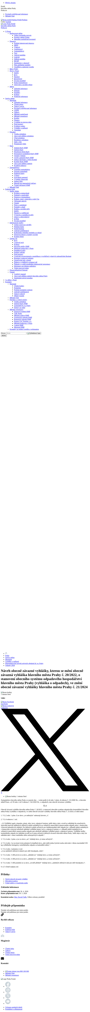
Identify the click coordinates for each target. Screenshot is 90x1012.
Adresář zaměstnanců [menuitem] (21, 231)
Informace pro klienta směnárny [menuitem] (25, 266)
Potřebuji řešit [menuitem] (10, 189)
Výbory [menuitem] (16, 175)
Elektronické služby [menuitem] (16, 223)
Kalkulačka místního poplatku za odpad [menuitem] (27, 233)
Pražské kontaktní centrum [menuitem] (23, 290)
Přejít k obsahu (10, 3)
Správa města (9, 657)
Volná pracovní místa (12, 954)
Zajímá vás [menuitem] (13, 238)
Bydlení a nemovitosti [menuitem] (21, 193)
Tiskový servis (10, 932)
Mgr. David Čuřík (20, 897)
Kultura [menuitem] (16, 94)
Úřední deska (9, 952)
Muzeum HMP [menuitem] (19, 327)
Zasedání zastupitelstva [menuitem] (22, 169)
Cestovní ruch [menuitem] (19, 242)
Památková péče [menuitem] (19, 250)
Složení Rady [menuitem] (18, 150)
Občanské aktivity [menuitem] (20, 201)
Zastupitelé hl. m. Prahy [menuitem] (22, 306)
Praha (7, 655)
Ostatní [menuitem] (16, 203)
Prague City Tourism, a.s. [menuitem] (23, 321)
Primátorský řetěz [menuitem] (20, 144)
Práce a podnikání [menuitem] (20, 205)
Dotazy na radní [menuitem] (19, 308)
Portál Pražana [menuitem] (19, 229)
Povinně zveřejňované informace (16, 14)
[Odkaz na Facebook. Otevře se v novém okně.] (8, 986)
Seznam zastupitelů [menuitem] (20, 171)
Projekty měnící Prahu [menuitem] (21, 37)
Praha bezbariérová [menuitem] (20, 83)
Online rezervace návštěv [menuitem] (23, 225)
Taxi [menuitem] (15, 53)
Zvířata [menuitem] (16, 219)
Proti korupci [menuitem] (18, 124)
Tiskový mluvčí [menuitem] (19, 294)
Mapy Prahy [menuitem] (14, 69)
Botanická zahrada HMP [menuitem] (22, 319)
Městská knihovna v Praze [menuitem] (23, 323)
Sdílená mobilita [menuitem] (19, 59)
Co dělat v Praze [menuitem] (11, 280)
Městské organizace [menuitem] (21, 116)
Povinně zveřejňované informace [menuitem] (25, 108)
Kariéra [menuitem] (16, 118)
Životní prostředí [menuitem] (20, 81)
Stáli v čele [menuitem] (18, 142)
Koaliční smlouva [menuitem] (20, 165)
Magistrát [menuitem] (13, 100)
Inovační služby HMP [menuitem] (21, 246)
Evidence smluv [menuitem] (19, 126)
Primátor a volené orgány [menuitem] (18, 300)
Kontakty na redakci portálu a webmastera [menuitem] (24, 329)
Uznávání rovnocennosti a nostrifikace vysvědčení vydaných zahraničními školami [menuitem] (42, 256)
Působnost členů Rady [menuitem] (22, 152)
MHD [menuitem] (16, 45)
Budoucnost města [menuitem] (16, 33)
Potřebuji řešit (10, 930)
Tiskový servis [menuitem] (19, 106)
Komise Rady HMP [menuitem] (21, 162)
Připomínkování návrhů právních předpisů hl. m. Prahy (24, 663)
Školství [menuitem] (17, 77)
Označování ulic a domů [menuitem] (22, 260)
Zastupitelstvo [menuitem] (14, 167)
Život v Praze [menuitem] (14, 71)
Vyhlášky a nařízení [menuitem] (21, 128)
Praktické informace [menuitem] (21, 96)
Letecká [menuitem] (17, 57)
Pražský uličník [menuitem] (19, 252)
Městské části (9, 16)
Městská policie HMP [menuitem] (21, 315)
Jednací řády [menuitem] (18, 181)
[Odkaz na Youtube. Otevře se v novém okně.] (8, 1003)
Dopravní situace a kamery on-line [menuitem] (26, 235)
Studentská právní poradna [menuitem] (23, 278)
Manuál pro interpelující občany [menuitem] (25, 183)
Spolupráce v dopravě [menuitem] (21, 63)
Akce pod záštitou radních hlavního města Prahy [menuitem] (31, 276)
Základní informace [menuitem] (21, 89)
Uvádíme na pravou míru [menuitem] (22, 122)
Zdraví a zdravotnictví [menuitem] (21, 217)
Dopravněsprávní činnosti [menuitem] (18, 270)
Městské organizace (12, 975)
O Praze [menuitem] (8, 31)
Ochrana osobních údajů (13, 1007)
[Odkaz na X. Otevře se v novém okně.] (8, 998)
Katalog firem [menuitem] (19, 236)
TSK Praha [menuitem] (18, 313)
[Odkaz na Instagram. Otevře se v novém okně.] (8, 992)
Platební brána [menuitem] (19, 227)
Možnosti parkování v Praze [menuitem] (23, 248)
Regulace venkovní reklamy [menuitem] (23, 258)
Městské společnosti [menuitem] (21, 114)
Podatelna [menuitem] (17, 288)
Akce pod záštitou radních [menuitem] (23, 164)
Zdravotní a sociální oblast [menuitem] (23, 85)
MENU (4, 335)
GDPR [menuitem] (16, 110)
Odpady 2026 (10, 665)
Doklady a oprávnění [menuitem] (21, 195)
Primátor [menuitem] (13, 132)
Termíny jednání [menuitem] (19, 156)
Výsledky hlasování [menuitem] (21, 179)
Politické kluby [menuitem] (19, 173)
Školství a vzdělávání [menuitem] (21, 213)
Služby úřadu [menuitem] (14, 191)
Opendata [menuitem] (17, 130)
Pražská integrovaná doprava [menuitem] (24, 43)
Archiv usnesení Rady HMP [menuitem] (24, 158)
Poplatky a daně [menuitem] (19, 207)
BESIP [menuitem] (16, 61)
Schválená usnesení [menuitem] (21, 177)
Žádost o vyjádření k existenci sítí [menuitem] (25, 262)
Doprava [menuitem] (13, 41)
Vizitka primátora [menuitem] (20, 134)
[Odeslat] (34, 333)
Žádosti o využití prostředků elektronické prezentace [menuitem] (32, 264)
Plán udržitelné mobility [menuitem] (22, 65)
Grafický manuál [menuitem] (20, 274)
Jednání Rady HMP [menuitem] (21, 148)
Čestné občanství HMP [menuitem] (22, 185)
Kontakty (8, 928)
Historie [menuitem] (17, 91)
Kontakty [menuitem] (8, 282)
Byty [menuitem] (15, 75)
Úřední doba (9, 949)
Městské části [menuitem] (14, 187)
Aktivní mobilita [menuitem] (19, 55)
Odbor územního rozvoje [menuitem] (22, 35)
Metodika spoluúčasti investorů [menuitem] (25, 39)
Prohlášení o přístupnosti (13, 1009)
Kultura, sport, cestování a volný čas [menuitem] (26, 199)
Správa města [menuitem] (9, 98)
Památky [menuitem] (17, 92)
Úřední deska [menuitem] (18, 104)
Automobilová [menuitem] (19, 51)
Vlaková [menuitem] (17, 47)
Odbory (8, 951)
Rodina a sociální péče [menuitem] (22, 209)
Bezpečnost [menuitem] (18, 79)
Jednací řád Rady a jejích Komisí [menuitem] (25, 160)
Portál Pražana (22, 20)
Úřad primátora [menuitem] (19, 138)
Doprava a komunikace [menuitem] (22, 197)
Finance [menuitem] (17, 120)
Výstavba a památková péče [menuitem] (23, 215)
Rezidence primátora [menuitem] (21, 140)
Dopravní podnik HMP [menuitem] (22, 311)
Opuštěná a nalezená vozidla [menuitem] (24, 67)
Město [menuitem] (12, 87)
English (8, 22)
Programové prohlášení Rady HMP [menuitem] (26, 154)
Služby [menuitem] (16, 73)
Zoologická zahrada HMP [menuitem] (23, 317)
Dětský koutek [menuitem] (19, 296)
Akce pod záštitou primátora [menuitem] (24, 136)
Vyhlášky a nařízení (12, 661)
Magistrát (8, 659)
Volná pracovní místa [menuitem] (21, 268)
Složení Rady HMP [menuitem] (21, 304)
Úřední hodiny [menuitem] (19, 286)
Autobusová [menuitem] (18, 49)
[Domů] (6, 654)
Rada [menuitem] (11, 146)
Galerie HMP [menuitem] (18, 325)
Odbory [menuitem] (16, 112)
